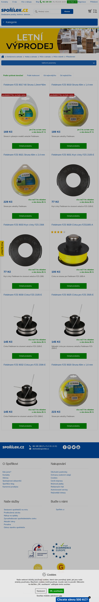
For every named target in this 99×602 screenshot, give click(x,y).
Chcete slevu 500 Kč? (72, 599)
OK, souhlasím (56, 591)
